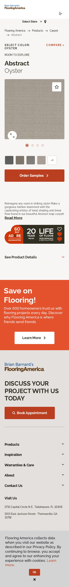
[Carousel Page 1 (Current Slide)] (27, 145)
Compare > (55, 45)
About (9, 475)
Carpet (54, 30)
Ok (34, 572)
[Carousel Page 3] (38, 145)
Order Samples (32, 175)
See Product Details (21, 257)
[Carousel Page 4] (43, 145)
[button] (32, 21)
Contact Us (13, 486)
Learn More (31, 338)
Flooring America (15, 30)
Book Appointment (32, 413)
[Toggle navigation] (60, 13)
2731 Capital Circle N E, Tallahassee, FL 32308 (33, 506)
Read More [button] (13, 218)
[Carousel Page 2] (33, 145)
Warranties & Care (19, 465)
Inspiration (13, 455)
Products (37, 30)
